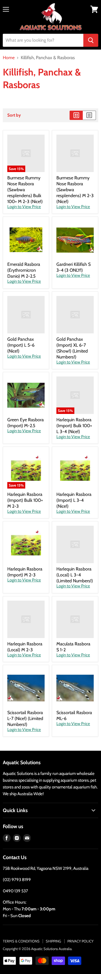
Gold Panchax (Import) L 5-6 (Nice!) (21, 345)
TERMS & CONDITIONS (21, 941)
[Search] (90, 40)
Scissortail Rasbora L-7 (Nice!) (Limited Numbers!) (25, 718)
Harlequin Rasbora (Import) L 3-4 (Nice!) (73, 500)
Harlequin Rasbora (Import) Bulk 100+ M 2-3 (25, 500)
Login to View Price (24, 206)
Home (9, 57)
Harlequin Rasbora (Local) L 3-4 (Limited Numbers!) (74, 574)
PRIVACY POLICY (80, 941)
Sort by (14, 115)
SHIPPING (53, 941)
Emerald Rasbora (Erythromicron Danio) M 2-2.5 (23, 270)
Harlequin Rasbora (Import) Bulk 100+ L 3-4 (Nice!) (74, 425)
